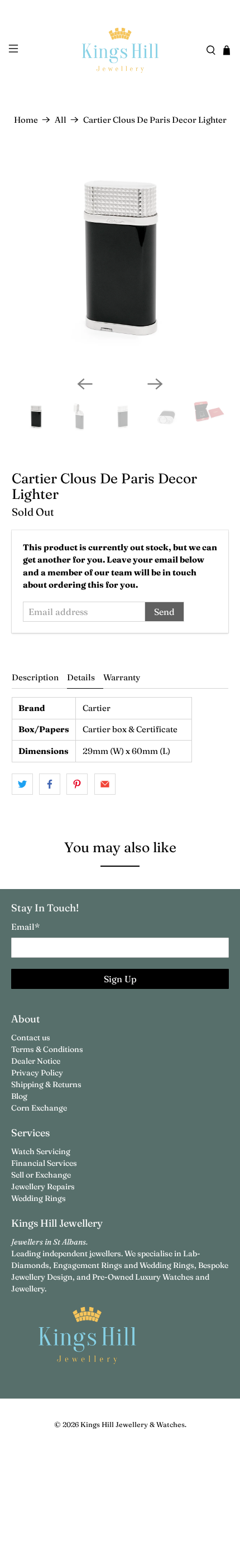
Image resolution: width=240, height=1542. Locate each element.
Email (25, 926)
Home (26, 120)
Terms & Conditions (47, 1049)
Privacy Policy (37, 1073)
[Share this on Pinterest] (77, 784)
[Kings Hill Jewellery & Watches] (120, 50)
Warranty (121, 677)
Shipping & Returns (46, 1084)
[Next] (155, 384)
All (60, 120)
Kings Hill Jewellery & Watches (132, 1424)
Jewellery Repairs (43, 1186)
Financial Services (44, 1163)
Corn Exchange (39, 1108)
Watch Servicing (40, 1151)
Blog (19, 1096)
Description (35, 677)
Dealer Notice (35, 1061)
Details (81, 677)
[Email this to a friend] (105, 784)
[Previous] (84, 384)
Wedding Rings (38, 1198)
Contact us (30, 1037)
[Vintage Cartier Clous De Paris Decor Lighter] (120, 259)
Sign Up (120, 978)
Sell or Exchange (41, 1175)
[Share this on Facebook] (49, 784)
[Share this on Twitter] (22, 784)
